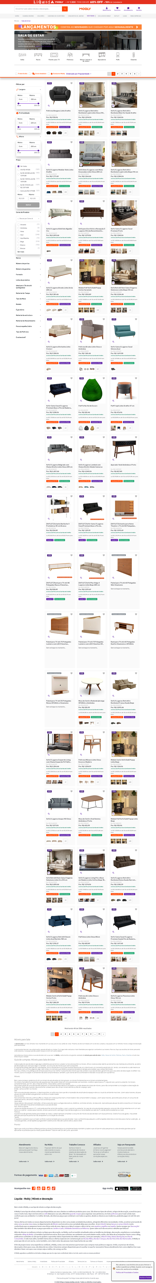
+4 (98, 251)
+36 (98, 192)
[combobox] (26, 219)
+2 (97, 369)
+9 (130, 251)
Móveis (16, 21)
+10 (65, 133)
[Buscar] (65, 8)
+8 (130, 1018)
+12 (98, 133)
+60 (98, 310)
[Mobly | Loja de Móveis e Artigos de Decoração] (85, 9)
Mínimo (20, 95)
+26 (65, 192)
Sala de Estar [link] (26, 21)
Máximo (32, 95)
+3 (65, 310)
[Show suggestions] (38, 218)
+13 (65, 959)
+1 (65, 782)
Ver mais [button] (20, 252)
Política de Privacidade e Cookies (127, 1272)
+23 (130, 900)
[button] (80, 74)
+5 (130, 310)
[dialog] (132, 1271)
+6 (65, 487)
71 (99, 1034)
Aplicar (28, 205)
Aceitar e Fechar (145, 1278)
